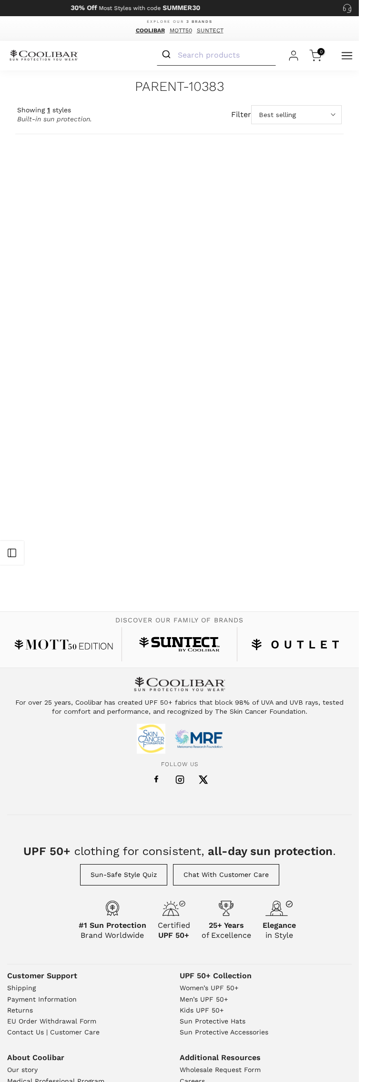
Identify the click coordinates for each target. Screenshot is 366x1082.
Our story (22, 1069)
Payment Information (42, 999)
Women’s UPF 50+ (209, 988)
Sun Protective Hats (212, 1021)
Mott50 (181, 30)
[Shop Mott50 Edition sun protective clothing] (64, 644)
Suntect (210, 30)
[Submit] (167, 54)
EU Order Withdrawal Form (51, 1021)
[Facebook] (156, 779)
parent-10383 (179, 87)
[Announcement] (135, 8)
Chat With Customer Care (226, 874)
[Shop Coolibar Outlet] (295, 644)
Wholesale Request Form (220, 1069)
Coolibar (150, 30)
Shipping (21, 988)
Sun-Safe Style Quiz (124, 874)
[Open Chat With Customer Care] (347, 8)
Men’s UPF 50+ (204, 999)
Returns (20, 1010)
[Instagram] (180, 779)
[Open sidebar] (12, 553)
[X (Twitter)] (203, 779)
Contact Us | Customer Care (53, 1032)
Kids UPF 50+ (202, 1010)
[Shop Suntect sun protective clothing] (179, 644)
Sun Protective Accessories (224, 1032)
